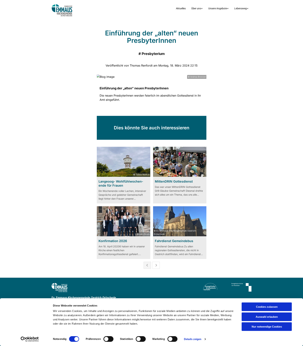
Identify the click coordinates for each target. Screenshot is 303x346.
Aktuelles (181, 8)
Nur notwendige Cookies (267, 326)
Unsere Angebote (217, 8)
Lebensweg (240, 8)
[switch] (108, 339)
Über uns (196, 8)
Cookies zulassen (267, 306)
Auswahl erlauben (267, 316)
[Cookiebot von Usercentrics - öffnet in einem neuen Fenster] (29, 339)
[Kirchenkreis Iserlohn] (202, 286)
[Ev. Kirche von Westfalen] (237, 287)
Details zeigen (192, 339)
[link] (197, 8)
